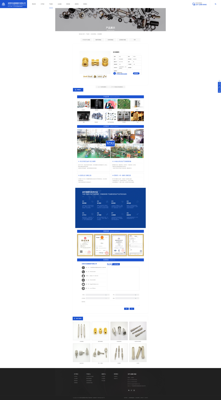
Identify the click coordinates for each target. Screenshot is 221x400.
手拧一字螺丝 (100, 363)
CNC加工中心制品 (86, 39)
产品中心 (88, 374)
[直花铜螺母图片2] (95, 76)
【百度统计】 (95, 397)
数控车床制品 (98, 39)
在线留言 (115, 376)
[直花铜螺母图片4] (104, 76)
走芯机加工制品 (122, 39)
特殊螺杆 (119, 363)
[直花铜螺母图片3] (99, 76)
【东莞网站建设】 (131, 397)
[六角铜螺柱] (81, 331)
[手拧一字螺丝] (100, 352)
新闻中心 (104, 374)
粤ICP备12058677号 (101, 397)
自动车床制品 (110, 39)
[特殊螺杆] (119, 352)
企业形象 (76, 378)
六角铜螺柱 (82, 341)
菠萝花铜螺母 (100, 341)
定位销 (138, 363)
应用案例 (76, 382)
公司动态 (103, 376)
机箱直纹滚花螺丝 (138, 341)
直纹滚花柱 (82, 363)
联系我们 (116, 374)
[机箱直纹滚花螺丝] (138, 331)
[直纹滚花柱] (81, 352)
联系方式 (115, 378)
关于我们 (76, 374)
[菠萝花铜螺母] (100, 331)
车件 (135, 39)
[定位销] (138, 352)
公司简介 (76, 376)
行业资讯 (103, 378)
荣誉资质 (76, 380)
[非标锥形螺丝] (119, 331)
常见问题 (103, 380)
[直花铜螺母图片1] (85, 76)
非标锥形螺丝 (119, 341)
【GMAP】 (146, 397)
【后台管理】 (137, 397)
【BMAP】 (142, 397)
